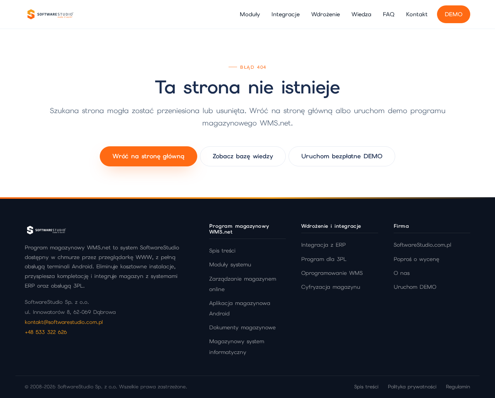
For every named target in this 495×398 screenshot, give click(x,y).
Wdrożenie (325, 14)
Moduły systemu (230, 264)
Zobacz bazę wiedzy (243, 156)
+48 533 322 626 (46, 332)
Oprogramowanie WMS (332, 272)
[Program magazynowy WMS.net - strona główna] (50, 14)
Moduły (250, 14)
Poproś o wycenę (416, 259)
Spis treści (222, 250)
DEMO (454, 14)
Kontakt (417, 14)
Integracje (285, 14)
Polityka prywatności (412, 386)
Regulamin (458, 386)
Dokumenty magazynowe (242, 327)
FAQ (388, 14)
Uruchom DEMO (415, 286)
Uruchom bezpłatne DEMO (341, 156)
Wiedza (361, 14)
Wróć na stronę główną (148, 156)
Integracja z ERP (323, 244)
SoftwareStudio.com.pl (422, 244)
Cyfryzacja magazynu (330, 286)
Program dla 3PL (323, 259)
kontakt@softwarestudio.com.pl (64, 321)
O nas (402, 272)
